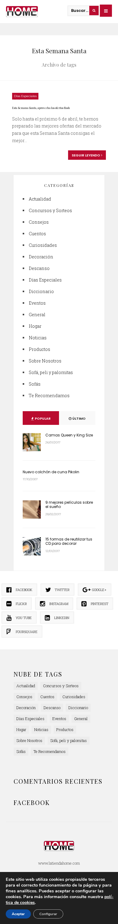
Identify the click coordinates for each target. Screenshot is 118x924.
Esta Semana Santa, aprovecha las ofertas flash (41, 108)
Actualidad (40, 199)
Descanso (39, 268)
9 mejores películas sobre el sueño (69, 504)
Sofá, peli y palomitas (51, 372)
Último (78, 418)
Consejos (39, 222)
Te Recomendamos (49, 395)
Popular (42, 418)
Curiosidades (43, 245)
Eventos (37, 303)
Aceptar (18, 914)
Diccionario (41, 291)
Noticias (38, 338)
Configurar (48, 914)
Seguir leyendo (86, 155)
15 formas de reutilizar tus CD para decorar (68, 541)
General (37, 314)
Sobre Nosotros (45, 361)
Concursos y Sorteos (50, 210)
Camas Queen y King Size (69, 435)
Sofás (35, 384)
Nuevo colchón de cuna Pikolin (51, 471)
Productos (39, 349)
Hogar (35, 326)
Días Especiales (25, 96)
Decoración (41, 257)
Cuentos (37, 233)
